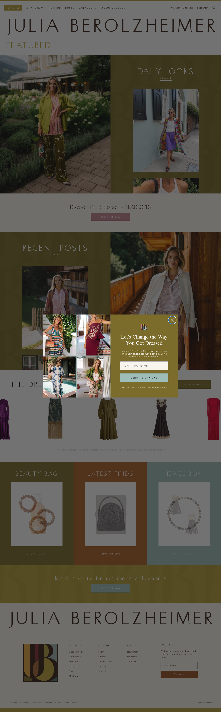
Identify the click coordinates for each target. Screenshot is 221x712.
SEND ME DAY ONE (144, 377)
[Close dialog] (172, 320)
